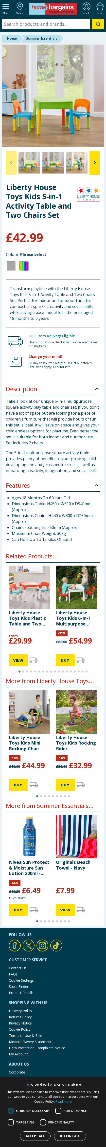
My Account (18, 1054)
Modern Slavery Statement (30, 1041)
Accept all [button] (35, 1136)
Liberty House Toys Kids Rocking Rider (76, 742)
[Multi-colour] (24, 266)
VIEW (18, 660)
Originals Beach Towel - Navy (73, 865)
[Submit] (98, 24)
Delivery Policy (20, 1010)
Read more (63, 1101)
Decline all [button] (70, 1136)
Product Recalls (21, 992)
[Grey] (11, 266)
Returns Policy (20, 1017)
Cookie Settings (21, 980)
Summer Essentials (41, 38)
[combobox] (53, 24)
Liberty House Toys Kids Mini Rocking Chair (24, 742)
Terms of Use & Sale (25, 1035)
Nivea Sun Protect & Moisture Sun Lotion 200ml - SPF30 (29, 867)
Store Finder (18, 986)
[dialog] (53, 1112)
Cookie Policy (19, 1029)
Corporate (17, 1072)
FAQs (13, 974)
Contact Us (18, 968)
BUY (65, 660)
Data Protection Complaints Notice (37, 1048)
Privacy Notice (20, 1023)
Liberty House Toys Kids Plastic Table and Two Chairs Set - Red (27, 618)
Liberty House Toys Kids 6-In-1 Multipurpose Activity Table (73, 618)
